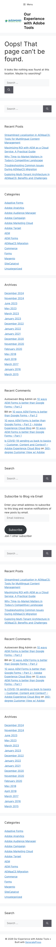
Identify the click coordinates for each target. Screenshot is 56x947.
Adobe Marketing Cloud (18, 223)
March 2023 (11, 313)
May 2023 (10, 308)
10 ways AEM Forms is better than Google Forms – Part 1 (25, 432)
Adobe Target (12, 228)
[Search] (8, 89)
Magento (9, 258)
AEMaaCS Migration (16, 243)
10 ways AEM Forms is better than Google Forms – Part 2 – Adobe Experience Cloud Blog (25, 424)
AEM (7, 233)
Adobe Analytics (14, 207)
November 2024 (14, 298)
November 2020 (14, 343)
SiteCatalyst (11, 263)
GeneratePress (33, 942)
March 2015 (11, 374)
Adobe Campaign (14, 218)
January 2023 (12, 318)
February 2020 (13, 349)
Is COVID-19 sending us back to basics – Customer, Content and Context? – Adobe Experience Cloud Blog (27, 444)
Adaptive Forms (13, 202)
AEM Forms (11, 238)
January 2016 (12, 369)
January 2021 (12, 333)
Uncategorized (13, 268)
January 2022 (12, 328)
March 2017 (11, 364)
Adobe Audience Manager (20, 212)
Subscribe (15, 530)
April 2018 (10, 359)
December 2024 (14, 293)
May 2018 (10, 354)
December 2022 (14, 323)
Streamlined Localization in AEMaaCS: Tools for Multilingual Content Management (27, 139)
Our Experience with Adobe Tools (34, 21)
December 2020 (14, 338)
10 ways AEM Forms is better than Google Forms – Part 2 (25, 403)
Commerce (10, 248)
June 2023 (10, 303)
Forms (8, 253)
